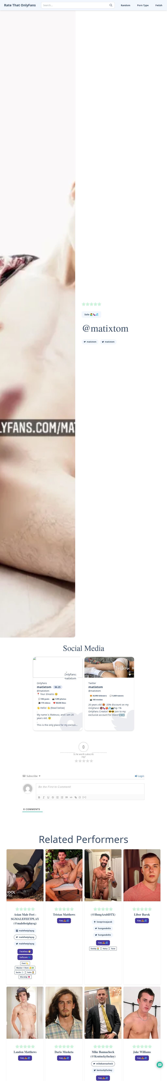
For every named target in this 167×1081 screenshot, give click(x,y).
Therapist (110, 28)
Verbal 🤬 (130, 33)
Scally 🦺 (149, 12)
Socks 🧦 (129, 18)
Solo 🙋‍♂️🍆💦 (91, 314)
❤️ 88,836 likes (59, 703)
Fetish (158, 5)
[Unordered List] (62, 797)
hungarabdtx (104, 928)
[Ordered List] (57, 797)
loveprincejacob (104, 921)
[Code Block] (71, 797)
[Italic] (43, 797)
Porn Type (143, 5)
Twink (108, 33)
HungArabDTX (104, 934)
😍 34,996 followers (98, 695)
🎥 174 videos (44, 703)
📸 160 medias (96, 699)
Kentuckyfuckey (104, 1070)
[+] (84, 797)
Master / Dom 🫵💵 (25, 968)
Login (140, 776)
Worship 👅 (151, 33)
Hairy (105, 948)
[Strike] (53, 797)
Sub (107, 23)
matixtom (91, 341)
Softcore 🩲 (25, 957)
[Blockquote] (66, 797)
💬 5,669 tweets (116, 695)
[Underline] (48, 797)
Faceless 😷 (25, 951)
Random (125, 5)
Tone (127, 28)
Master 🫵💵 (111, 12)
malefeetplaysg (26, 930)
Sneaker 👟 (111, 18)
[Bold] (39, 797)
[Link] (75, 797)
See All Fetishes (113, 38)
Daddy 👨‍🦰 (95, 948)
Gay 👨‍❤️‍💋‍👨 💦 (64, 920)
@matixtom (105, 327)
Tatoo (147, 23)
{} (80, 797)
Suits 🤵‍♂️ (129, 23)
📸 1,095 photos (59, 699)
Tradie (148, 28)
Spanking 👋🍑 (152, 18)
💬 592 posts (43, 699)
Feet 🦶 (129, 12)
